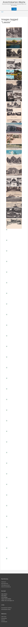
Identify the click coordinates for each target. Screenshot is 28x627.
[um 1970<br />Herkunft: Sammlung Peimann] (14, 213)
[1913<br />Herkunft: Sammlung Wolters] (14, 170)
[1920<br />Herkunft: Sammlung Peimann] (14, 436)
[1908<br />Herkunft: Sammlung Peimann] (14, 414)
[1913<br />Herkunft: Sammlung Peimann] (14, 468)
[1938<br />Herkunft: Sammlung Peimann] (14, 393)
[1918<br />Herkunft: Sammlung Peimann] (14, 446)
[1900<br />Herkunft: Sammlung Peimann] (14, 223)
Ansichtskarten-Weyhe (14, 2)
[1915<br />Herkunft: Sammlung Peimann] (14, 202)
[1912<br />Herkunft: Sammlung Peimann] (14, 234)
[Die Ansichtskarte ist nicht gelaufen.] (14, 351)
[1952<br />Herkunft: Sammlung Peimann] (14, 372)
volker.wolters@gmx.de (9, 600)
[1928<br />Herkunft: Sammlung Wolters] (14, 128)
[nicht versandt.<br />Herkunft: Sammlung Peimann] (14, 32)
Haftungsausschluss (5, 585)
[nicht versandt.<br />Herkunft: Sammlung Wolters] (14, 64)
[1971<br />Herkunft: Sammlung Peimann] (14, 361)
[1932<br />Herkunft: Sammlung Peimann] (14, 563)
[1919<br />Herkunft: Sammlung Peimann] (14, 43)
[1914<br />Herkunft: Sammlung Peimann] (14, 499)
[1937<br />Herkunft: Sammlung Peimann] (14, 266)
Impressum (3, 581)
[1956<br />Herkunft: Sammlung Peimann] (14, 542)
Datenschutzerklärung (6, 586)
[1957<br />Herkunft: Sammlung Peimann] (14, 308)
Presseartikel (4, 618)
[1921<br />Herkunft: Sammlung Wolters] (14, 149)
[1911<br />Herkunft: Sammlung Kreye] (14, 85)
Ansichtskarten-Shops (6, 609)
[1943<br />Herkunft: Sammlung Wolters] (14, 117)
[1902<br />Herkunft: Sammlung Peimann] (14, 340)
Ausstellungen (4, 621)
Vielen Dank (3, 616)
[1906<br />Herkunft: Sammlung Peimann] (14, 330)
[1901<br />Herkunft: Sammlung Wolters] (14, 107)
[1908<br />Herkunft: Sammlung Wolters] (14, 160)
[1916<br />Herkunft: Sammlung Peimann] (14, 245)
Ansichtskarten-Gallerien (6, 607)
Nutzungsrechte (4, 583)
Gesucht (3, 619)
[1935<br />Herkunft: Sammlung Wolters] (14, 54)
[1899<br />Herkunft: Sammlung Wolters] (14, 138)
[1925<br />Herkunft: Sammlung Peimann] (14, 192)
